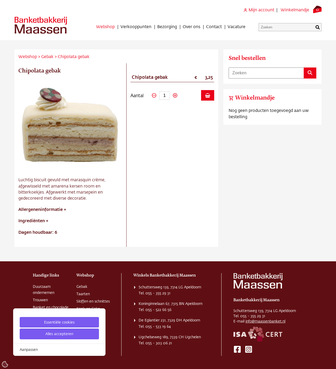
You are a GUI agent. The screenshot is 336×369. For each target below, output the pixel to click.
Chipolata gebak (74, 56)
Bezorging (167, 26)
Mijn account (261, 9)
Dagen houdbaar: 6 (37, 232)
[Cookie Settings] (5, 364)
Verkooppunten (135, 26)
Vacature (236, 26)
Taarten (83, 294)
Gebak (47, 56)
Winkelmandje (295, 9)
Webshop (105, 26)
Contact (214, 26)
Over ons (191, 26)
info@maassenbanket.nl (265, 321)
